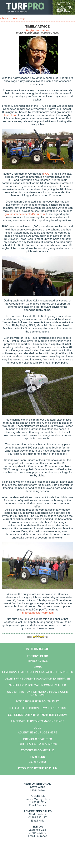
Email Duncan (37, 805)
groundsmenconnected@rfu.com (25, 214)
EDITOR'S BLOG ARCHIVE (37, 750)
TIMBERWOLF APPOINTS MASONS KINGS (37, 721)
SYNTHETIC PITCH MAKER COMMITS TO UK (37, 685)
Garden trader (37, 761)
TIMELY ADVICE (38, 660)
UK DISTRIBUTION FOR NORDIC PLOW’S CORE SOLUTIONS (37, 693)
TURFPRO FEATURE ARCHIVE (37, 743)
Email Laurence (37, 835)
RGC (46, 173)
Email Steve (37, 789)
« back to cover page (13, 18)
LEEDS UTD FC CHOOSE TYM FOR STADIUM (37, 708)
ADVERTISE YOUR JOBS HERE (37, 732)
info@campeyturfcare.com (38, 612)
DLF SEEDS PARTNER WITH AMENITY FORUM (37, 714)
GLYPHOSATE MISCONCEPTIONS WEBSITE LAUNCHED (37, 672)
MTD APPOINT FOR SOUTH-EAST (37, 701)
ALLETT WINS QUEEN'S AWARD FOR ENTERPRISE (37, 678)
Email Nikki (37, 820)
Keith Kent (10, 115)
